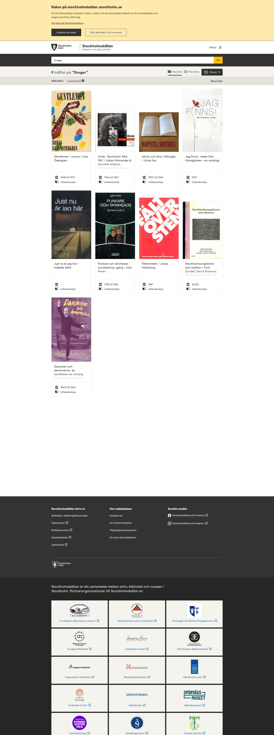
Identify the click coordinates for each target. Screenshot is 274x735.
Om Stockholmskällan (121, 523)
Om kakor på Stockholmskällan (67, 23)
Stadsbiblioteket (59, 537)
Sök (218, 60)
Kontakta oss (116, 515)
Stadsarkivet (57, 545)
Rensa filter (217, 80)
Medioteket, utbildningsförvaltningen (69, 515)
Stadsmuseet (58, 523)
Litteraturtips (74, 80)
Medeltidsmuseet (60, 530)
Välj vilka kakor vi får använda (106, 32)
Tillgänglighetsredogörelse (123, 530)
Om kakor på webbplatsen (123, 537)
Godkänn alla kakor (66, 32)
